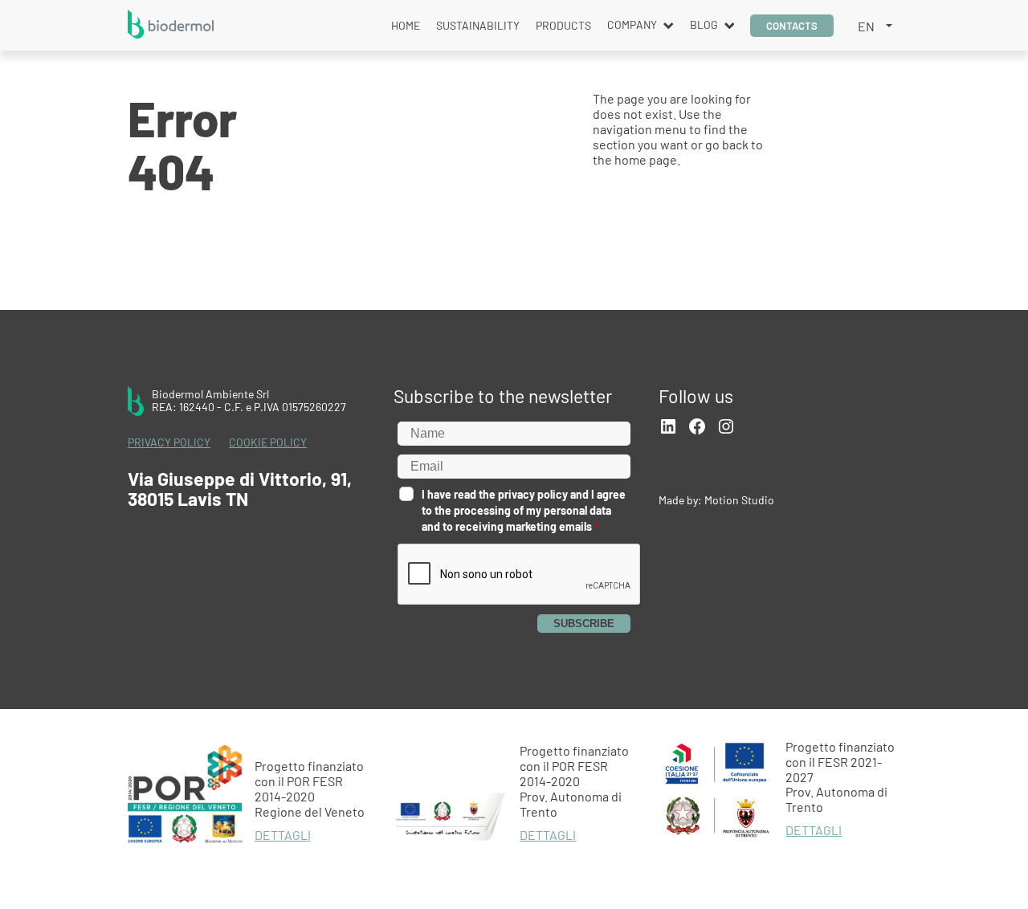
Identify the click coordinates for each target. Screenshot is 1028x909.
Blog (704, 24)
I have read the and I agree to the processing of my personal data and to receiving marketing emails (524, 510)
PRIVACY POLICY (169, 442)
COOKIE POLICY (268, 442)
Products (563, 25)
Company (632, 24)
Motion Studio (739, 500)
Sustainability (478, 25)
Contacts (792, 25)
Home (405, 25)
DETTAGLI (283, 835)
